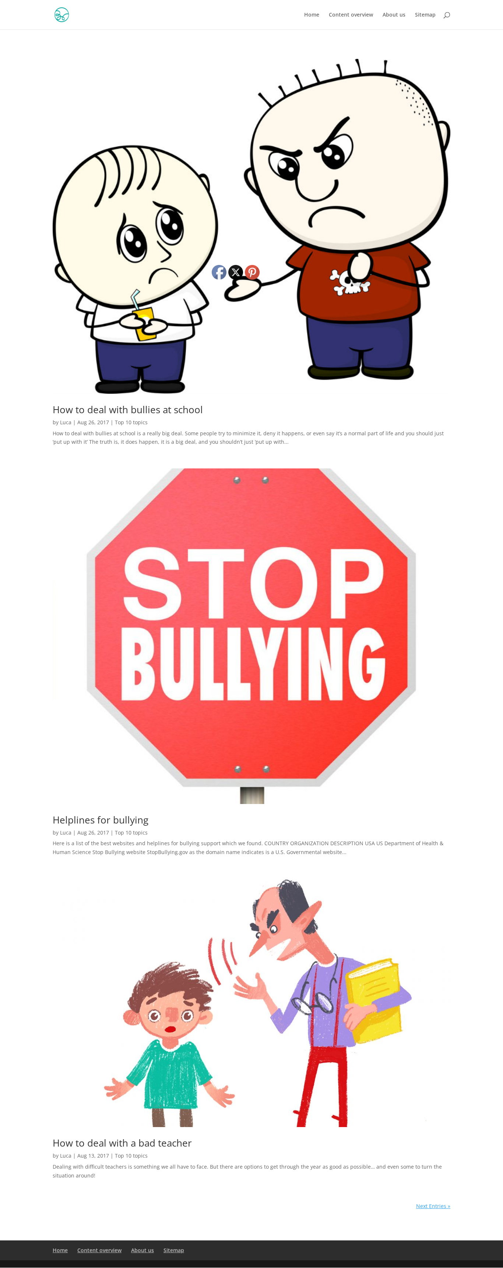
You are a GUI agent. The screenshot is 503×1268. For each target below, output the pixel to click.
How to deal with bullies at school (128, 409)
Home (311, 15)
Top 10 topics (131, 422)
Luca (65, 422)
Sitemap (425, 15)
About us (394, 15)
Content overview (351, 15)
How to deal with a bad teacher (122, 1143)
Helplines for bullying (100, 819)
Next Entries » (433, 1206)
